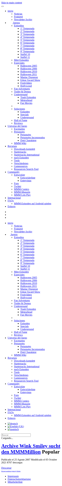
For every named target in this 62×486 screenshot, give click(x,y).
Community (14, 172)
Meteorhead (26, 100)
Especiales (19, 63)
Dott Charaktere (28, 140)
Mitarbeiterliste (15, 482)
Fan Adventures (22, 88)
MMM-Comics (21, 189)
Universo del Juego (17, 126)
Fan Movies (26, 103)
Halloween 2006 (28, 68)
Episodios (19, 25)
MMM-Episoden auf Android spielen (32, 203)
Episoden (25, 111)
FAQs (11, 200)
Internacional (14, 197)
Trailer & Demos (22, 91)
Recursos (12, 146)
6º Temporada (27, 42)
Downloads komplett (24, 149)
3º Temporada (27, 34)
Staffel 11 (25, 57)
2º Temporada (27, 31)
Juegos (16, 22)
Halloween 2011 (28, 74)
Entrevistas (25, 180)
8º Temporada (27, 48)
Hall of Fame (20, 120)
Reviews (18, 123)
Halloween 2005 (28, 65)
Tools (17, 160)
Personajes (19, 131)
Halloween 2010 (28, 71)
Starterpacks (20, 152)
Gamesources (21, 166)
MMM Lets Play (22, 195)
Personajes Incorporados (32, 137)
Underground (21, 94)
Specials (24, 114)
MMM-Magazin (22, 192)
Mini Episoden (21, 60)
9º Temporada (27, 51)
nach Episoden (21, 157)
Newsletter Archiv (23, 19)
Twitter (17, 186)
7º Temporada (27, 45)
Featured (18, 16)
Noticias (18, 13)
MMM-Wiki (20, 143)
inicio (10, 11)
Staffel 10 (25, 54)
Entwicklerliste (27, 177)
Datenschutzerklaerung (19, 479)
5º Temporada (27, 40)
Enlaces (11, 206)
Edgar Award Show (30, 80)
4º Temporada (27, 37)
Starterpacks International (26, 154)
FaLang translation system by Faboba (11, 471)
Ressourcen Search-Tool (26, 169)
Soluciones (19, 108)
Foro (16, 183)
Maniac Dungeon (29, 77)
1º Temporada (27, 28)
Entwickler (19, 174)
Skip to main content (11, 2)
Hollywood (26, 86)
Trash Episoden (28, 97)
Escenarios (19, 129)
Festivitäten (26, 83)
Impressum (13, 476)
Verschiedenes (21, 163)
